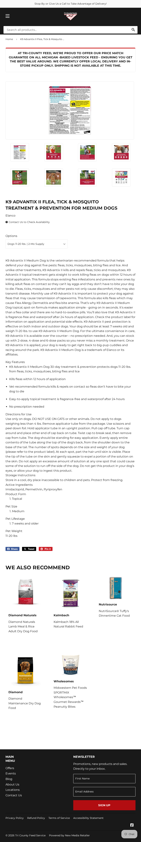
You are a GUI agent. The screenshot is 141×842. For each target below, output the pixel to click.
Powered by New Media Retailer (69, 835)
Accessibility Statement (88, 817)
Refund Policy (36, 817)
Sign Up (104, 805)
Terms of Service (59, 817)
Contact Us (14, 795)
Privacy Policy (15, 817)
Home (9, 39)
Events (11, 773)
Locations (13, 790)
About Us (12, 784)
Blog (9, 779)
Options (11, 236)
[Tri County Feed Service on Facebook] (132, 825)
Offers (10, 768)
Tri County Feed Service (30, 835)
